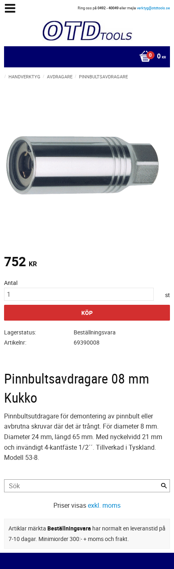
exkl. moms (104, 505)
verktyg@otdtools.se (153, 8)
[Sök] (164, 486)
